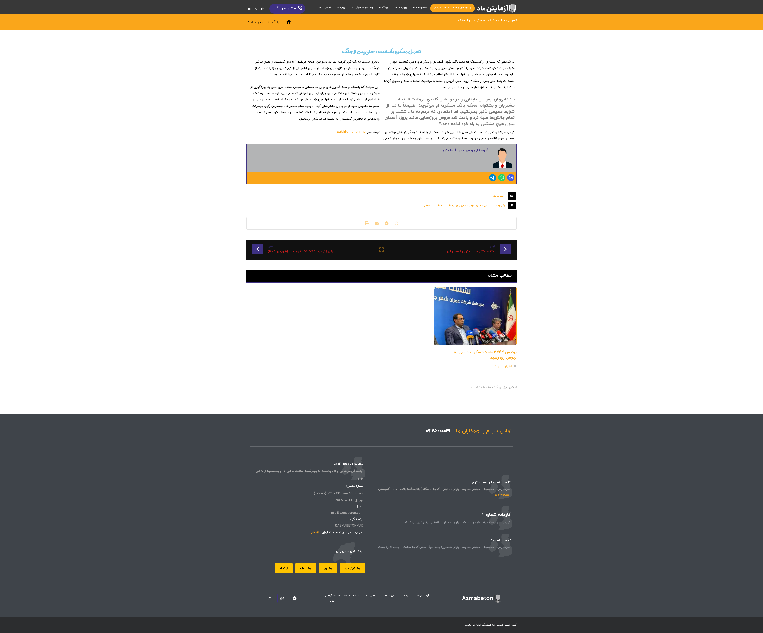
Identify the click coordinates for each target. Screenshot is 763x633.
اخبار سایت (498, 196)
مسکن (427, 205)
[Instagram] (510, 177)
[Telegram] (492, 177)
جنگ (439, 205)
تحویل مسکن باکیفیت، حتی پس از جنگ (469, 205)
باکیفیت (500, 205)
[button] (262, 9)
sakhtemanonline (351, 132)
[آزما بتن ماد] (497, 8)
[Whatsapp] (501, 177)
